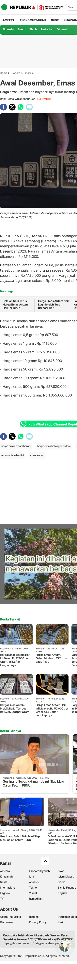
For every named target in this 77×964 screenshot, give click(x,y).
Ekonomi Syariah (33, 20)
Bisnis (33, 29)
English (62, 893)
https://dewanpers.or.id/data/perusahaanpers (32, 943)
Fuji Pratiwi (43, 98)
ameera (9, 20)
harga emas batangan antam (53, 446)
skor (54, 20)
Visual (33, 893)
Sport (61, 882)
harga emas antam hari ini (16, 446)
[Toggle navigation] (4, 7)
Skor (61, 871)
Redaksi (34, 916)
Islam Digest (65, 876)
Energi (22, 29)
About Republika (10, 916)
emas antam (37, 455)
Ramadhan (35, 898)
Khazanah (6, 876)
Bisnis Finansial (67, 887)
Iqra (31, 876)
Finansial (8, 29)
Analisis (34, 882)
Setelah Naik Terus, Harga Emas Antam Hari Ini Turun (15, 304)
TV (2, 898)
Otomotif (62, 29)
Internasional (8, 887)
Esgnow (5, 893)
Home (3, 72)
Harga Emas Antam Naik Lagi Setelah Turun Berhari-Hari (53, 304)
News (3, 882)
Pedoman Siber (67, 916)
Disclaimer (6, 922)
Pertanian (47, 29)
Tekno (33, 887)
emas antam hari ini (12, 455)
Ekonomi (15, 72)
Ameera (5, 871)
